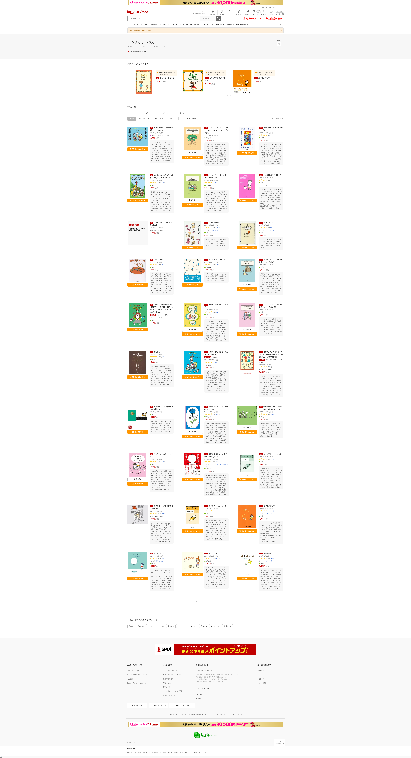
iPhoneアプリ (200, 694)
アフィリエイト (222, 714)
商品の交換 (167, 683)
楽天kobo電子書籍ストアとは (137, 675)
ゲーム (175, 24)
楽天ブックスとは (133, 671)
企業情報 (155, 753)
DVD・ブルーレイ (164, 24)
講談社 (131, 626)
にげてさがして (269, 506)
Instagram (260, 675)
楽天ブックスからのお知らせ (136, 683)
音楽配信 (229, 24)
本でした (157, 352)
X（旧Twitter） (262, 679)
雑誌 (146, 24)
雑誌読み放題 (220, 24)
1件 (215, 183)
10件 (163, 183)
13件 (217, 227)
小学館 (150, 626)
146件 (163, 357)
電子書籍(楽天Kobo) (241, 24)
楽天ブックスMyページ (259, 14)
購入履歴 (247, 14)
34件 (272, 558)
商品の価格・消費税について (206, 671)
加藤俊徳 (204, 626)
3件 (217, 264)
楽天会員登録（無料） (199, 13)
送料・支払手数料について (172, 671)
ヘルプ (271, 14)
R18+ (282, 24)
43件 (272, 511)
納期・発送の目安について (172, 675)
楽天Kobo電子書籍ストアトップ (200, 714)
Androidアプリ (201, 698)
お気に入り (239, 14)
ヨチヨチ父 (267, 553)
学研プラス (193, 626)
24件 (272, 414)
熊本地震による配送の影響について (145, 30)
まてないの (213, 553)
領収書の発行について (170, 695)
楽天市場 (279, 11)
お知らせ (221, 14)
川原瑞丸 (171, 626)
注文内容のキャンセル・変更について (175, 691)
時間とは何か (158, 259)
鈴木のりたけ (215, 626)
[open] (279, 44)
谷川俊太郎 (227, 626)
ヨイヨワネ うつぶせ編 (272, 454)
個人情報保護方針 (166, 753)
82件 (217, 312)
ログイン (203, 11)
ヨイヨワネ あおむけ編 (217, 506)
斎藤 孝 (141, 626)
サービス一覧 (280, 14)
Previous (128, 82)
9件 (163, 264)
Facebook (260, 671)
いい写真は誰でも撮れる (272, 175)
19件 (163, 558)
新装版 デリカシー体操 (217, 259)
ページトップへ (279, 743)
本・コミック (138, 24)
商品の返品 (167, 687)
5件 (217, 462)
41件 (217, 414)
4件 (271, 227)
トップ (129, 24)
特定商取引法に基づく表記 (183, 753)
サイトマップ (237, 714)
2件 (270, 135)
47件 (163, 462)
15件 (163, 513)
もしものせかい (159, 553)
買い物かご (213, 14)
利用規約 (130, 679)
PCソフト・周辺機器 (192, 24)
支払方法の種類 (168, 679)
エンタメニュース (207, 24)
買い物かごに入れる (138, 149)
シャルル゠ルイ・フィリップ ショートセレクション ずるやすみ (216, 130)
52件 (217, 511)
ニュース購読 (261, 683)
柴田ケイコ (181, 626)
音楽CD (153, 24)
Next (283, 82)
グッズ (182, 24)
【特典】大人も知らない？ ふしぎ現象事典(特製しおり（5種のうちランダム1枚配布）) (271, 354)
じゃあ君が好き (214, 222)
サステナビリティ (200, 753)
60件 (217, 558)
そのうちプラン (269, 222)
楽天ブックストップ (176, 714)
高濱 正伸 (160, 626)
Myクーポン (230, 14)
